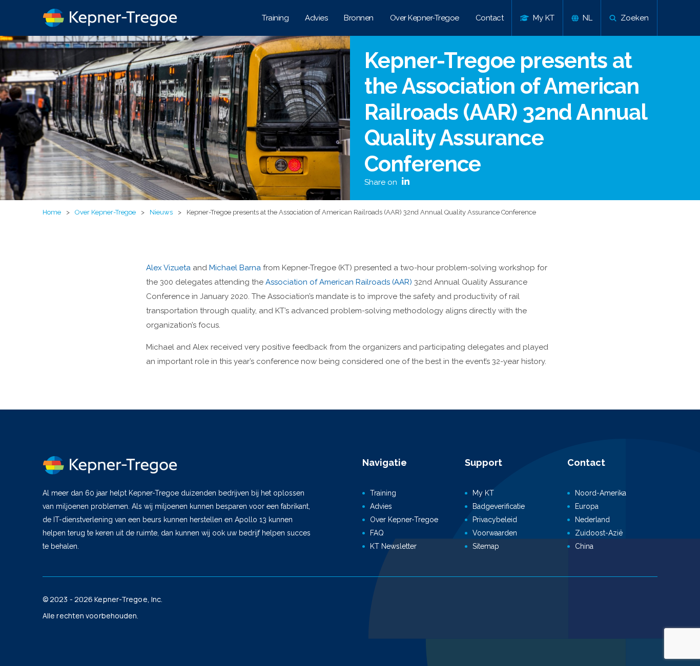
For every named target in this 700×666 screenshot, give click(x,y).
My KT (483, 493)
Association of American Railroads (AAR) (338, 282)
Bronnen (359, 18)
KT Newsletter (393, 546)
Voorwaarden (494, 533)
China (584, 546)
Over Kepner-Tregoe (424, 18)
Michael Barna (235, 267)
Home (52, 212)
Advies (316, 18)
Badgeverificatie (498, 506)
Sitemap (485, 546)
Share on (381, 182)
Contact (490, 18)
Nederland (592, 519)
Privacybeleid (494, 519)
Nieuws (161, 212)
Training (275, 18)
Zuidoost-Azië (599, 533)
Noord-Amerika (600, 493)
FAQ (377, 533)
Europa (587, 506)
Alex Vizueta (169, 267)
